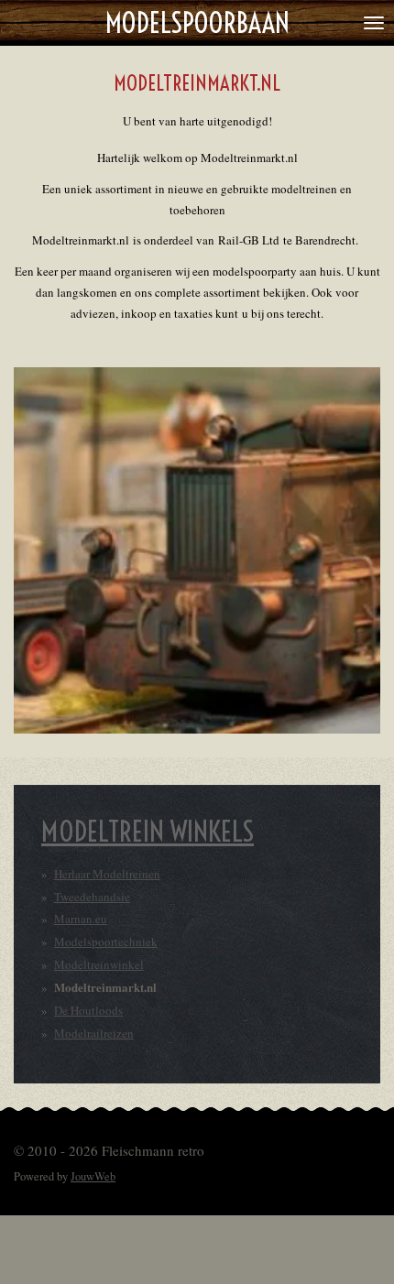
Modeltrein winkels (147, 831)
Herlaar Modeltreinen (107, 873)
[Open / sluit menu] (374, 23)
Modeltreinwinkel (99, 964)
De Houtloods (88, 1010)
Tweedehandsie (92, 896)
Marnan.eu (80, 918)
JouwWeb (93, 1176)
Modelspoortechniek (106, 941)
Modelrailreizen (94, 1033)
